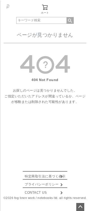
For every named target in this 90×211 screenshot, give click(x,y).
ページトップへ (80, 207)
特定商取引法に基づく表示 (45, 176)
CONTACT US (36, 192)
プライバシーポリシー (41, 184)
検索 (70, 20)
